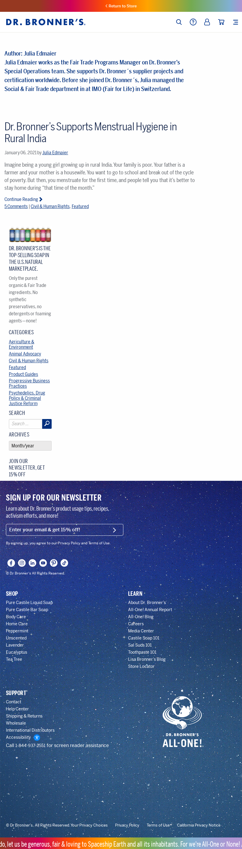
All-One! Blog (140, 616)
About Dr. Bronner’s (147, 602)
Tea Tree (14, 659)
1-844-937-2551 (30, 745)
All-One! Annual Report (150, 609)
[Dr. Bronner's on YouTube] (43, 563)
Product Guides (23, 374)
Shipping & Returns (24, 716)
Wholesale (16, 723)
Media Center (141, 631)
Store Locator (141, 666)
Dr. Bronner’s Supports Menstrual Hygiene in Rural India (90, 132)
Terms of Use (158, 825)
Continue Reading (21, 199)
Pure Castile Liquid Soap (29, 602)
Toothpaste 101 (142, 652)
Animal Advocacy (25, 354)
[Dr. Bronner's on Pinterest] (53, 563)
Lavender (15, 645)
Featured (80, 206)
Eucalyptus (16, 652)
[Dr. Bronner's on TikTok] (64, 563)
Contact (13, 701)
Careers (136, 623)
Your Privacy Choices (89, 825)
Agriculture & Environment (21, 344)
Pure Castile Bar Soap (27, 609)
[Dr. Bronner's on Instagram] (22, 563)
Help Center (17, 709)
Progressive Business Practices (29, 383)
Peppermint (17, 631)
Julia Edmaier (55, 152)
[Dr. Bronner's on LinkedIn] (32, 563)
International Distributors (30, 730)
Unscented (16, 638)
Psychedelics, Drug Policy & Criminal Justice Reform (27, 398)
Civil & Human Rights (50, 206)
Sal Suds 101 (140, 645)
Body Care (16, 616)
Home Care (17, 623)
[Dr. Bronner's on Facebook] (11, 563)
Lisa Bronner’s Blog (147, 659)
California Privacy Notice (198, 825)
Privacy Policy (127, 825)
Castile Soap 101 (143, 638)
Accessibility (18, 737)
